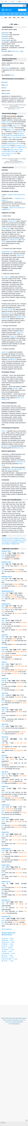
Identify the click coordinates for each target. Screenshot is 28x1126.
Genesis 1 (16, 388)
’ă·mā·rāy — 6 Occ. (8, 938)
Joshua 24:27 (6, 604)
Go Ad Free (3, 1122)
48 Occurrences (6, 929)
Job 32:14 (5, 737)
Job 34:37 (5, 772)
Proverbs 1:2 (6, 900)
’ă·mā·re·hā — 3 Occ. (8, 942)
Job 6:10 (4, 618)
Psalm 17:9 (11, 137)
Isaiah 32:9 (9, 135)
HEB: (3, 553)
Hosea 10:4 (20, 207)
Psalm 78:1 (5, 832)
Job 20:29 (5, 678)
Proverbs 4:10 (6, 313)
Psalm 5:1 (5, 786)
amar (6, 85)
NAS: (3, 555)
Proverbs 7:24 (21, 469)
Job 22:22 (5, 693)
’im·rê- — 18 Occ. (7, 948)
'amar (7, 68)
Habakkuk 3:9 (6, 209)
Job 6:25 (4, 635)
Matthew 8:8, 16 (17, 448)
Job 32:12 (5, 724)
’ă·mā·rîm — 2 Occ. (8, 944)
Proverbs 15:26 (20, 317)
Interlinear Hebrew (19, 538)
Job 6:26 (4, 647)
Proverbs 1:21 (6, 916)
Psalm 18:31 (5, 147)
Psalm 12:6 (20, 332)
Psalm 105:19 (22, 147)
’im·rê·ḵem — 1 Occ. (8, 949)
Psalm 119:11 (14, 149)
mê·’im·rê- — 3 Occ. (8, 957)
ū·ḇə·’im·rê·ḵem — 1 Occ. (10, 959)
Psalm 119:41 (11, 151)
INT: (3, 559)
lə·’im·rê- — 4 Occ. (7, 955)
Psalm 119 (13, 336)
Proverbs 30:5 (6, 155)
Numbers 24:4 (6, 562)
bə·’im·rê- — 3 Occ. (8, 946)
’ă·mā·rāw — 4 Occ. (8, 940)
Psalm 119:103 (6, 122)
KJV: (3, 557)
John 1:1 (4, 431)
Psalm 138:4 (6, 865)
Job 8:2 (4, 662)
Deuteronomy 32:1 (8, 591)
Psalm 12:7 (10, 130)
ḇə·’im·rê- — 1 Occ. (8, 961)
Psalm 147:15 (10, 153)
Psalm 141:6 (6, 881)
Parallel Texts (15, 544)
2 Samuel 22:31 (20, 145)
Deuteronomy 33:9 (13, 143)
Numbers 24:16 (7, 576)
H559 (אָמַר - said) (17, 51)
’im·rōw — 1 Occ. (7, 951)
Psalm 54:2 (5, 817)
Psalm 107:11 (6, 848)
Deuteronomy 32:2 (19, 135)
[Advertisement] (14, 995)
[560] (2, 503)
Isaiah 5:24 (15, 126)
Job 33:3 (4, 755)
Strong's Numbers (7, 540)
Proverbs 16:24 (7, 309)
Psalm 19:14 (12, 221)
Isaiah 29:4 (18, 137)
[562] (26, 503)
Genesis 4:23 (6, 127)
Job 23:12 (5, 708)
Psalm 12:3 (19, 397)
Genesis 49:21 (6, 551)
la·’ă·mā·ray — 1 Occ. (8, 953)
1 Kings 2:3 (6, 277)
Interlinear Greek (7, 538)
